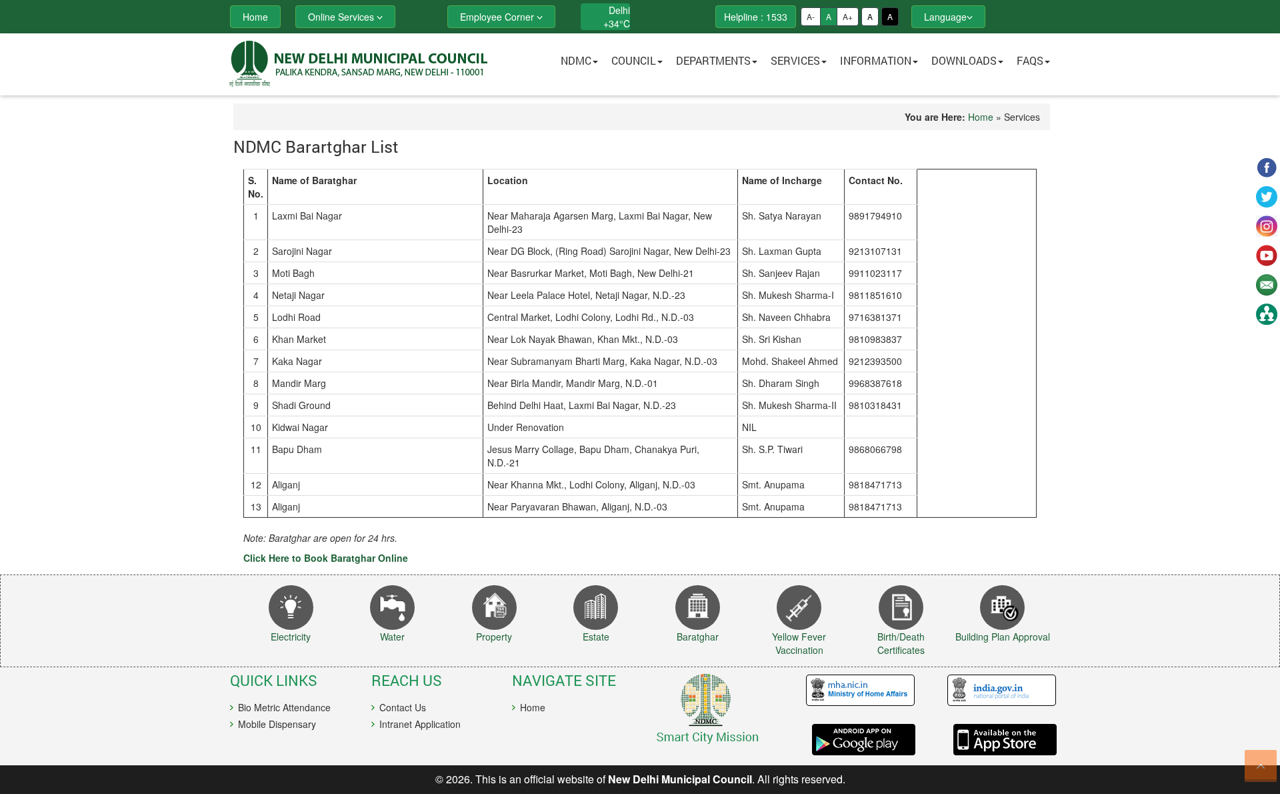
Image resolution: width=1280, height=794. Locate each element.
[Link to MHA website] (855, 690)
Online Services (342, 16)
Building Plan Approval (1002, 636)
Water (392, 636)
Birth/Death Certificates (901, 643)
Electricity (291, 636)
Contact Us (402, 707)
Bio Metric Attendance (284, 707)
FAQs (1030, 60)
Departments (713, 60)
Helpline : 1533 (755, 16)
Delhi (619, 10)
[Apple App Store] (996, 739)
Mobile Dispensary (277, 724)
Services (795, 60)
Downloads (964, 60)
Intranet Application (420, 724)
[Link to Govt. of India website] (996, 690)
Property (494, 636)
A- (811, 16)
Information (875, 60)
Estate (596, 636)
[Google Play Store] (855, 739)
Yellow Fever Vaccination (799, 643)
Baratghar (698, 636)
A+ (848, 16)
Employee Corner (498, 16)
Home (980, 116)
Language (945, 16)
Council (633, 60)
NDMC (576, 60)
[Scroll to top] (1261, 766)
